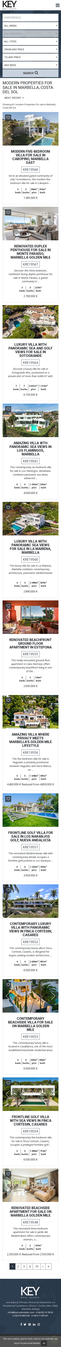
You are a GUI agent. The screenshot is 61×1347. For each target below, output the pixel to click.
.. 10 (36, 1266)
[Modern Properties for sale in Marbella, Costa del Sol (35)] (49, 1266)
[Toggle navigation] (57, 5)
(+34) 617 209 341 (39, 1315)
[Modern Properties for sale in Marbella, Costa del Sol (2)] (43, 1266)
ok (44, 1343)
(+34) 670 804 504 (21, 1315)
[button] (6, 129)
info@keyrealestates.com (21, 1312)
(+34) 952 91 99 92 (44, 1312)
